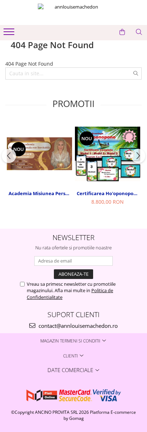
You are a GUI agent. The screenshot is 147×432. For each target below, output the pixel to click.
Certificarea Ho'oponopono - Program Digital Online (108, 193)
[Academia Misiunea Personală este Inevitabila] (39, 153)
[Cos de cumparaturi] (122, 32)
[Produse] (10, 34)
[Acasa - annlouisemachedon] (73, 12)
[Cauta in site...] (139, 32)
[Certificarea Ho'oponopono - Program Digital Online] (107, 154)
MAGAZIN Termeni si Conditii (70, 341)
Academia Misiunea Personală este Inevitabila (40, 193)
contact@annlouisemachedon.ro (77, 325)
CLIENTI (71, 356)
